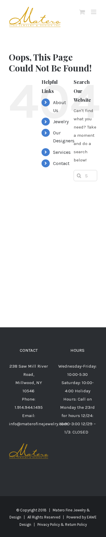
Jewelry (61, 121)
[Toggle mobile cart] (82, 12)
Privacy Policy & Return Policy (62, 524)
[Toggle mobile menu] (94, 12)
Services (62, 152)
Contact (61, 163)
